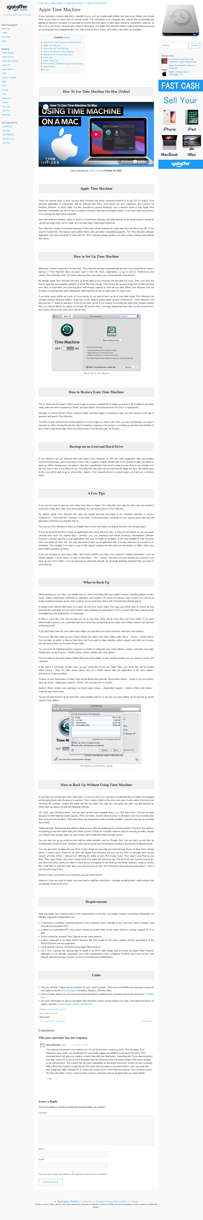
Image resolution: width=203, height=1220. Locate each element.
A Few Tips (47, 58)
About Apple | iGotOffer (68, 1202)
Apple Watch (7, 69)
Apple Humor (7, 57)
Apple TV (6, 65)
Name (42, 1149)
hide (67, 37)
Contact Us (87, 1202)
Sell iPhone (7, 127)
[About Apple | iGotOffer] (17, 9)
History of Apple (9, 78)
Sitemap (134, 1202)
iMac (4, 82)
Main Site (6, 29)
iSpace (5, 102)
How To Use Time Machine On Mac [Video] (61, 42)
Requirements (48, 67)
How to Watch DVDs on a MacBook (52, 1021)
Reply (50, 1079)
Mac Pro (6, 111)
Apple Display (8, 53)
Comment (43, 1113)
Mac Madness (147, 1021)
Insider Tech (95, 170)
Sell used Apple (68, 990)
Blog (4, 41)
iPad (4, 86)
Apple (4, 33)
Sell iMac (6, 131)
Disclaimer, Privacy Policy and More (111, 1202)
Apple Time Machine (51, 46)
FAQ (4, 73)
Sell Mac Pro (7, 139)
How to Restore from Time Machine (57, 52)
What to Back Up (49, 61)
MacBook (6, 115)
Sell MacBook (8, 135)
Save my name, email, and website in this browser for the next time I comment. (73, 1174)
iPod (4, 94)
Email (42, 1160)
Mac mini (6, 107)
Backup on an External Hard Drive (57, 55)
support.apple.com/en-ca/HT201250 (75, 1004)
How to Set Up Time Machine (55, 49)
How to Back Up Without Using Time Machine (62, 64)
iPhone (5, 90)
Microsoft (6, 37)
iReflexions (7, 98)
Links (45, 70)
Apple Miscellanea (10, 61)
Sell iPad (6, 143)
